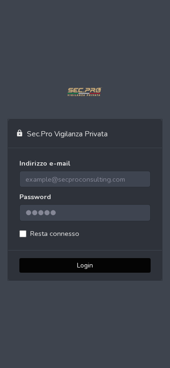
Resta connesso (54, 233)
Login (85, 265)
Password (35, 196)
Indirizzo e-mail (44, 163)
